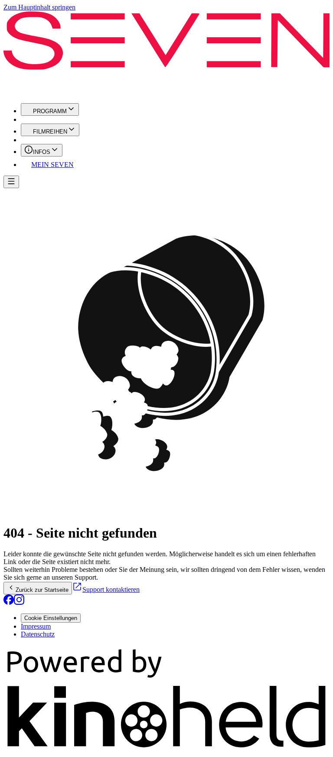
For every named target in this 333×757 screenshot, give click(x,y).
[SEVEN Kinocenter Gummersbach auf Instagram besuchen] (19, 602)
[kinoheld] (166, 749)
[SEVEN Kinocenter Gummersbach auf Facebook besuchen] (8, 602)
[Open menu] (11, 182)
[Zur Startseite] (166, 53)
